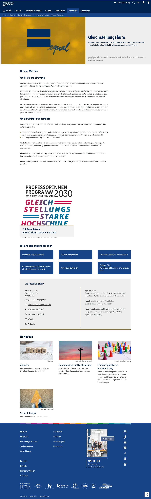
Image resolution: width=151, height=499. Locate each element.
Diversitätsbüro (85, 110)
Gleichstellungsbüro (58, 15)
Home (4, 15)
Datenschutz (33, 496)
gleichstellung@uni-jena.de (39, 304)
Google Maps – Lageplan (36, 299)
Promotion (24, 436)
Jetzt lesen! (107, 439)
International (60, 11)
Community (85, 11)
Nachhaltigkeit (59, 441)
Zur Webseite (30, 324)
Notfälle (23, 466)
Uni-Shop (24, 476)
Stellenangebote (26, 446)
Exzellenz (57, 436)
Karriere (48, 11)
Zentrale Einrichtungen (25, 15)
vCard (30, 319)
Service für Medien (27, 471)
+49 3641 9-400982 (36, 314)
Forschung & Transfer (33, 11)
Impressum (23, 496)
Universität (73, 11)
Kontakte (24, 461)
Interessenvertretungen (42, 15)
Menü (8, 11)
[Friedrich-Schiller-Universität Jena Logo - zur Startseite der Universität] (7, 4)
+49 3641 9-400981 (36, 309)
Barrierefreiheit (44, 496)
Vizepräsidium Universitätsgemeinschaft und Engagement (47, 110)
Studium (18, 11)
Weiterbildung (25, 451)
